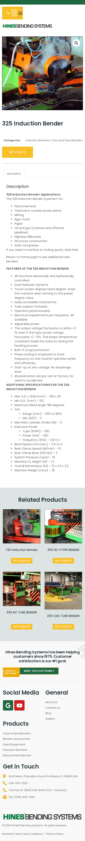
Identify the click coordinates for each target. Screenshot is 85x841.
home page (28, 257)
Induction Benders (38, 140)
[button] (20, 13)
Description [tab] (14, 173)
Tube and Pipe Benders (67, 140)
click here (71, 250)
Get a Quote (17, 152)
